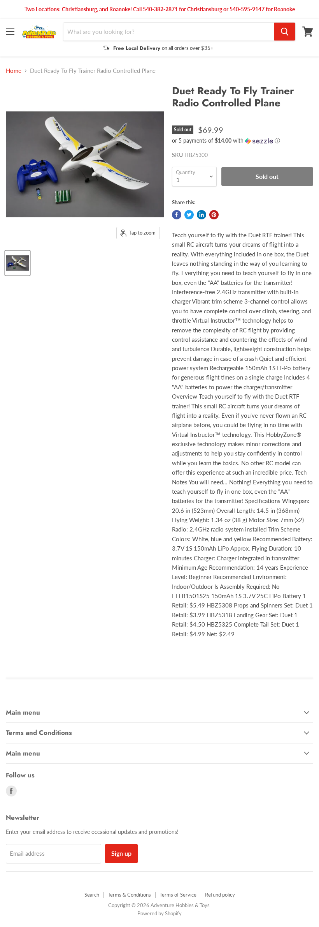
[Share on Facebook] (176, 214)
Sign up (121, 853)
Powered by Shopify (159, 913)
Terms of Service (178, 895)
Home (13, 70)
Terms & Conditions (129, 895)
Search (91, 895)
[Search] (284, 32)
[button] (242, 141)
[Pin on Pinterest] (214, 214)
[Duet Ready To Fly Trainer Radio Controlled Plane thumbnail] (17, 263)
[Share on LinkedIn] (201, 214)
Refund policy (220, 895)
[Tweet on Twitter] (189, 214)
